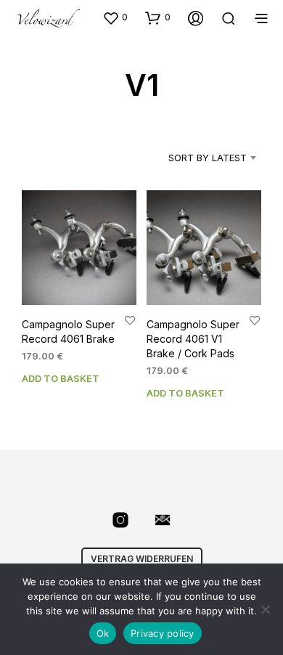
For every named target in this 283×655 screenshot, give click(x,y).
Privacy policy (162, 633)
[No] (265, 609)
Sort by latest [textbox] (207, 157)
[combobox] (194, 157)
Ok (103, 633)
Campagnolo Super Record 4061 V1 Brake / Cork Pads (193, 339)
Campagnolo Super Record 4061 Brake (68, 332)
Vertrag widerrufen (142, 558)
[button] (115, 17)
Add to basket (60, 378)
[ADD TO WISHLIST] (129, 320)
